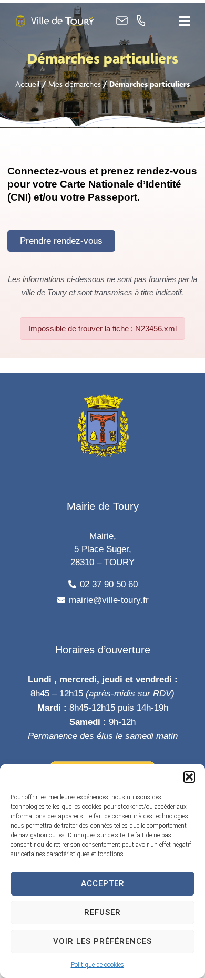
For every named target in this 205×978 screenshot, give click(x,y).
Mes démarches (74, 84)
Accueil (27, 84)
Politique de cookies (97, 965)
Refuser (102, 912)
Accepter (103, 883)
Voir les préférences (102, 941)
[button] (189, 777)
